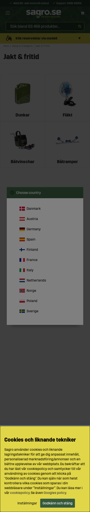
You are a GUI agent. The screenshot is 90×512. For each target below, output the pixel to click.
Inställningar (27, 503)
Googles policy (55, 493)
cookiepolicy (20, 493)
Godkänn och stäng (58, 503)
